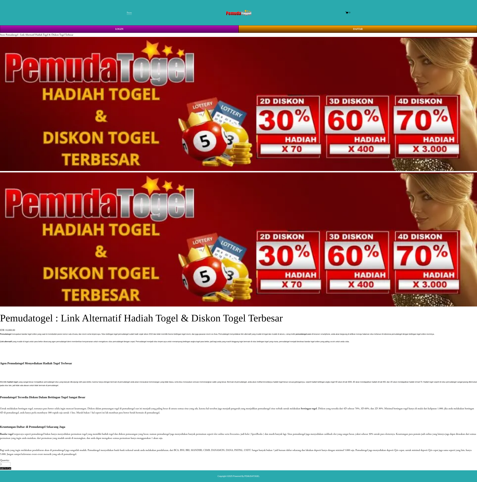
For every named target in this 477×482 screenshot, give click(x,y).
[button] (5, 468)
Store (2, 34)
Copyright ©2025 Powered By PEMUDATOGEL (239, 476)
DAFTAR (358, 29)
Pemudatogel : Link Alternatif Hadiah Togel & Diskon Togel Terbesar (39, 34)
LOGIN (119, 29)
